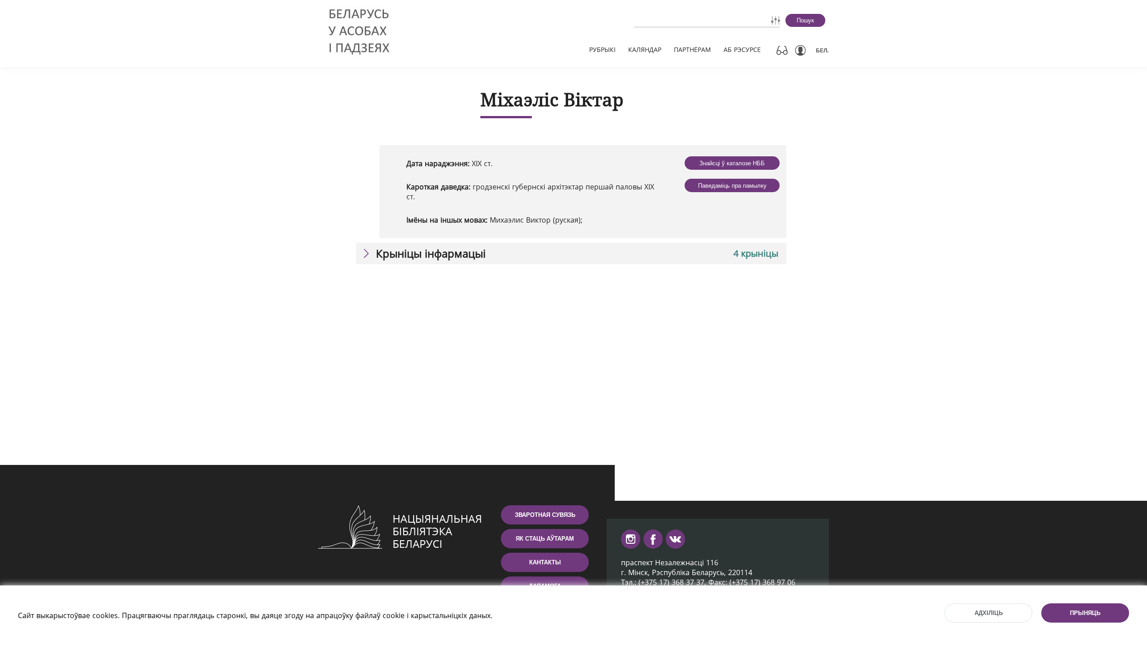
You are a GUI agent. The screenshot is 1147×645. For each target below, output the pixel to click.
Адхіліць (989, 613)
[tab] (571, 253)
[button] (571, 253)
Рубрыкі (602, 49)
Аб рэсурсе (742, 49)
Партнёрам (692, 49)
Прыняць (1085, 613)
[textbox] (681, 20)
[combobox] (681, 20)
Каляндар (644, 49)
